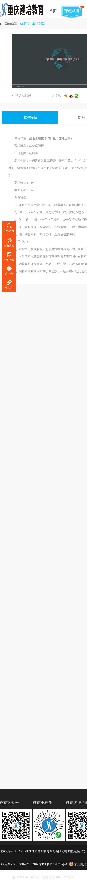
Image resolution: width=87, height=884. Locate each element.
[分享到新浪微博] (72, 96)
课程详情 (30, 117)
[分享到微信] (77, 96)
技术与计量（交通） (33, 23)
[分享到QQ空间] (66, 96)
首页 (53, 11)
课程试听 (71, 11)
